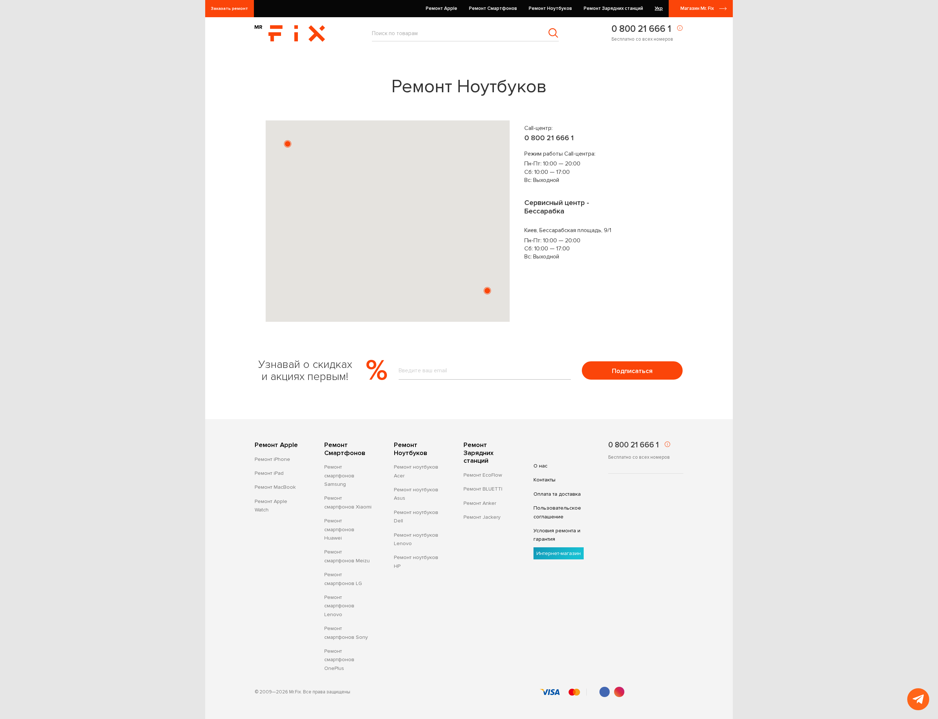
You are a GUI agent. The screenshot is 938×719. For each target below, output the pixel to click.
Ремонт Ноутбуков (410, 449)
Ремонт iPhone (272, 459)
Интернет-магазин (558, 553)
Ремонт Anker (480, 503)
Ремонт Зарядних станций (479, 453)
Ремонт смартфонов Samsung (339, 475)
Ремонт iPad (269, 473)
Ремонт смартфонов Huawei (339, 529)
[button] (287, 144)
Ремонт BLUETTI (483, 489)
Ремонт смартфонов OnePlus (339, 659)
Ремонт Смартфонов (344, 449)
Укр (659, 8)
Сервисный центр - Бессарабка (556, 207)
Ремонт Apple (276, 445)
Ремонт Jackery (482, 517)
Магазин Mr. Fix (697, 8)
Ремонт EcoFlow (483, 475)
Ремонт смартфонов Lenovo (339, 606)
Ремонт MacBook (275, 487)
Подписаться (632, 371)
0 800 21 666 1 (641, 29)
